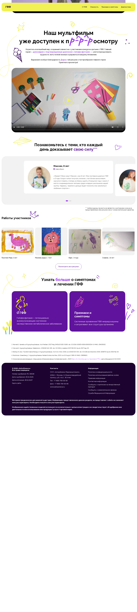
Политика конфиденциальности (100, 372)
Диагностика (126, 7)
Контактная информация (97, 381)
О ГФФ (84, 7)
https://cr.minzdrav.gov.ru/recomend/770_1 (86, 359)
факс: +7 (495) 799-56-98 (59, 384)
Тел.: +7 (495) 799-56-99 (59, 381)
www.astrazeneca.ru (57, 387)
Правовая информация (96, 378)
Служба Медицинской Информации (101, 393)
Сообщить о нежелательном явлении (102, 390)
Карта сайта (16, 383)
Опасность (94, 7)
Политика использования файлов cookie (103, 375)
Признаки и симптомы (110, 7)
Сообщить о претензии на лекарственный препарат (104, 386)
